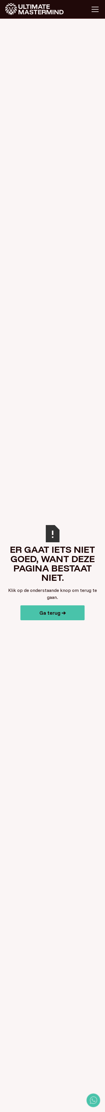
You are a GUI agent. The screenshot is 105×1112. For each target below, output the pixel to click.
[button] (94, 9)
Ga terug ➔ (52, 612)
